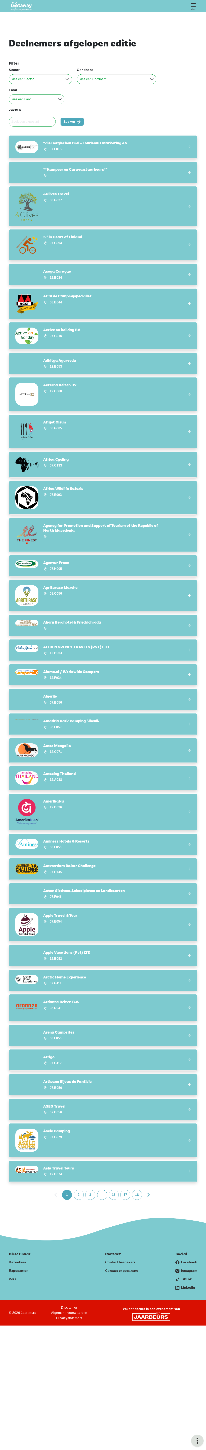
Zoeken (15, 110)
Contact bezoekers (120, 1262)
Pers (12, 1279)
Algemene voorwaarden (69, 1312)
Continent (85, 70)
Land (13, 90)
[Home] (22, 6)
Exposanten (18, 1270)
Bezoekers (17, 1262)
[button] (103, 147)
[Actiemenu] (197, 1441)
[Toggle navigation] (193, 6)
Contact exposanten (121, 1270)
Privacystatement (69, 1318)
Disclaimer (69, 1307)
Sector (14, 70)
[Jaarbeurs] (151, 1317)
